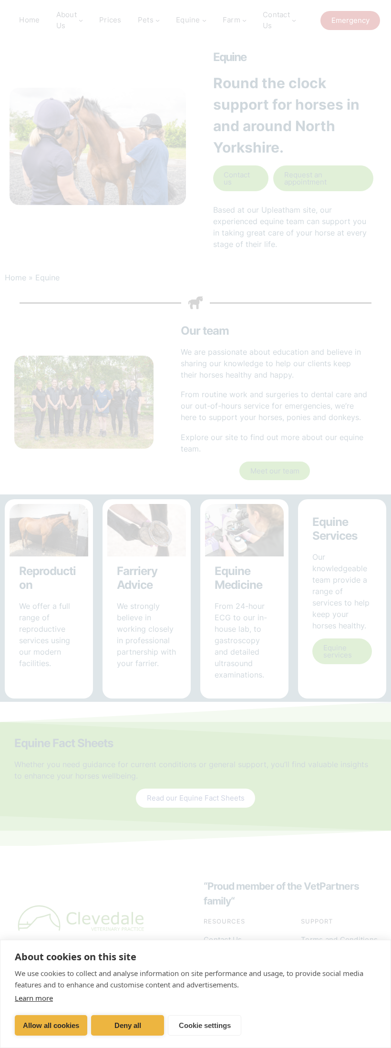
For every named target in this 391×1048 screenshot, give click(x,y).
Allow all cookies (51, 1025)
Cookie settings (205, 1025)
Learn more (34, 998)
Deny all (127, 1025)
